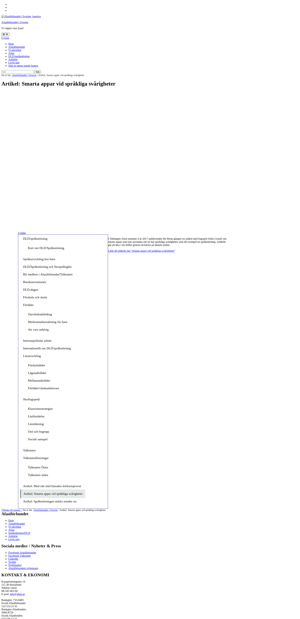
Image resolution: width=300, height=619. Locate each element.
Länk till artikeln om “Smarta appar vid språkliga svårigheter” (141, 250)
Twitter (12, 562)
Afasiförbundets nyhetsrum (23, 568)
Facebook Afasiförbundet (22, 552)
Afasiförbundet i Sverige (14, 22)
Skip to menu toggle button (23, 65)
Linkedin (13, 558)
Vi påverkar (14, 50)
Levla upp (13, 62)
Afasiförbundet (16, 46)
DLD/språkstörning (19, 56)
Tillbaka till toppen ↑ (11, 510)
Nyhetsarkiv (15, 565)
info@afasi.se (17, 594)
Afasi (11, 53)
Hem (11, 43)
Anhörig (13, 59)
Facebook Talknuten (19, 555)
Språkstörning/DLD (19, 533)
